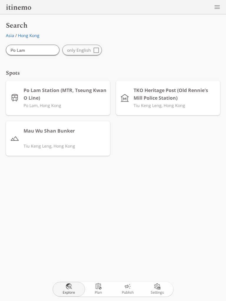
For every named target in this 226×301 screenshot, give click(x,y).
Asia (10, 35)
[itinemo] (18, 7)
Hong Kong (28, 35)
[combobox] (33, 50)
